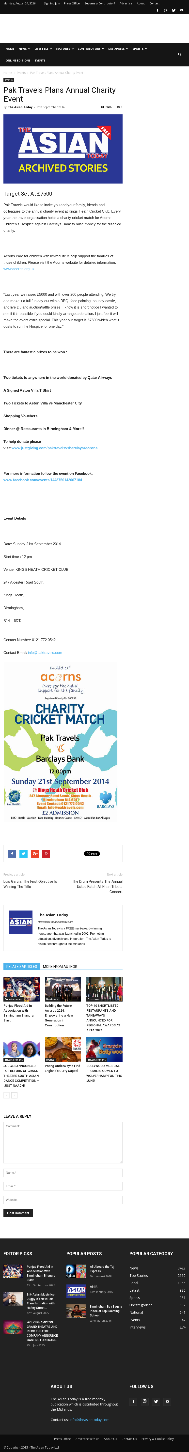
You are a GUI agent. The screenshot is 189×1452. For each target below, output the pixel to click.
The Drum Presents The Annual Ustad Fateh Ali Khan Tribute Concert (97, 886)
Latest (134, 1290)
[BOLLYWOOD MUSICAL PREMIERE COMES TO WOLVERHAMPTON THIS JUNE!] (104, 1049)
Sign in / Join (52, 3)
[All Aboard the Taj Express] (76, 1271)
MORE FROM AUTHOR (60, 967)
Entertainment (14, 999)
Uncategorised (141, 1305)
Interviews (137, 1327)
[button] (180, 55)
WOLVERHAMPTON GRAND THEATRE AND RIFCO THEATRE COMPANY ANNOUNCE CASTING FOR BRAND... (42, 1331)
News (23, 48)
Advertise (126, 3)
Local (133, 1283)
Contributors (89, 48)
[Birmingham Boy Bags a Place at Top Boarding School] (76, 1311)
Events (40, 60)
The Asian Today (20, 107)
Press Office (72, 3)
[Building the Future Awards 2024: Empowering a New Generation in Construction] (63, 989)
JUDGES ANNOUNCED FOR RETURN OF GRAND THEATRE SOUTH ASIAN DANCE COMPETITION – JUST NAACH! (21, 1075)
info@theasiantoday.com (90, 1419)
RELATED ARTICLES (21, 967)
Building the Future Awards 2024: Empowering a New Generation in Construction (59, 1015)
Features (63, 48)
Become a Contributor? (99, 3)
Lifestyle (41, 48)
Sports (138, 48)
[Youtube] (182, 10)
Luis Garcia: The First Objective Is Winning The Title (30, 884)
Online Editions (18, 60)
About (141, 3)
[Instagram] (165, 10)
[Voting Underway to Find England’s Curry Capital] (63, 1049)
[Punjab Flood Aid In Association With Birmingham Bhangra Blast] (21, 989)
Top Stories (138, 1275)
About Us (110, 1439)
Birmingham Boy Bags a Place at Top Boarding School (106, 1311)
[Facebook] (157, 10)
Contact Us (129, 1439)
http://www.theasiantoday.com (55, 921)
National (136, 1312)
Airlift (93, 1286)
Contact (154, 3)
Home (10, 48)
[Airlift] (76, 1291)
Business (52, 999)
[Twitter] (173, 10)
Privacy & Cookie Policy (158, 1439)
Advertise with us (87, 1439)
